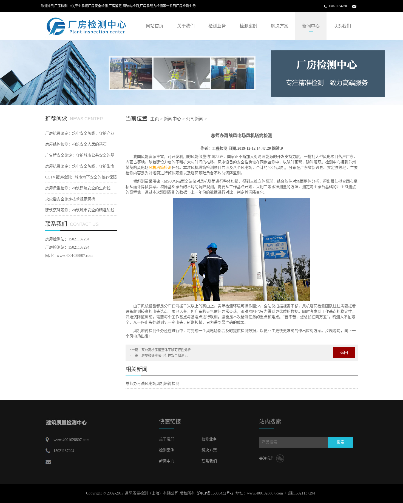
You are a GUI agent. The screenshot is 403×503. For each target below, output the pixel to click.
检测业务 (217, 26)
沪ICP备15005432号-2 (215, 493)
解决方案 (279, 26)
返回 (344, 353)
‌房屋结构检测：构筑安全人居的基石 (76, 144)
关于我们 (186, 26)
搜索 (340, 442)
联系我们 (342, 26)
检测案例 (248, 26)
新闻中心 (311, 26)
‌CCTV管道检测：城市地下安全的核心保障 (81, 177)
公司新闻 (194, 118)
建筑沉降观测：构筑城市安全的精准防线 (79, 210)
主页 (154, 118)
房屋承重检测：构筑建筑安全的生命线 (77, 188)
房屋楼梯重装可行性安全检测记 (164, 355)
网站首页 (154, 26)
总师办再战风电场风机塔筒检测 (152, 384)
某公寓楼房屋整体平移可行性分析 (166, 350)
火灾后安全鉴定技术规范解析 (70, 199)
